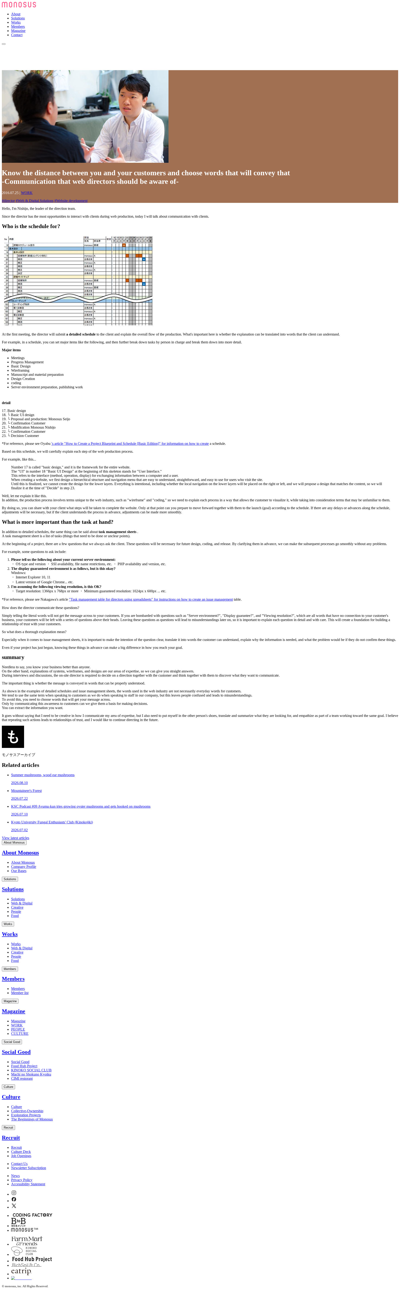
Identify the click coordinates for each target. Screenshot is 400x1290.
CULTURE (19, 1034)
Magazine (18, 31)
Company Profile (23, 867)
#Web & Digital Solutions (34, 201)
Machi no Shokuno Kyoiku (31, 1074)
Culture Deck (21, 1152)
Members (18, 26)
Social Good (12, 1042)
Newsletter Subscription (28, 1168)
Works (16, 22)
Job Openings (21, 1156)
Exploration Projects (26, 1115)
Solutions (18, 18)
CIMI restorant (22, 1078)
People (16, 911)
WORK (27, 193)
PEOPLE (18, 1029)
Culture (8, 1087)
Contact (16, 35)
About (15, 14)
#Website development (71, 201)
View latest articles (15, 838)
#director (8, 201)
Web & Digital (21, 903)
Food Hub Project (24, 1066)
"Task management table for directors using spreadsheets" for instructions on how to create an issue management (151, 599)
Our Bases (18, 871)
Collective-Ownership (27, 1111)
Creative (17, 907)
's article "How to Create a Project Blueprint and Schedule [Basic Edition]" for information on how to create (130, 444)
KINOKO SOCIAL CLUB (31, 1070)
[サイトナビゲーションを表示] (4, 44)
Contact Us (19, 1164)
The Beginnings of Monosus (32, 1119)
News (15, 1176)
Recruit (8, 1127)
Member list (19, 993)
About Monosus (14, 842)
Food (15, 916)
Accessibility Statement (28, 1184)
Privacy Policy (21, 1180)
